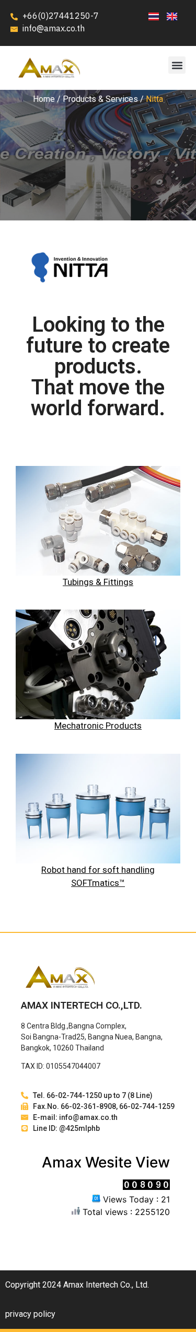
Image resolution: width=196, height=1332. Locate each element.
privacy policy (30, 1314)
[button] (177, 65)
